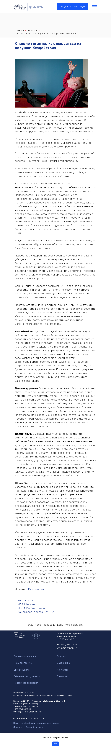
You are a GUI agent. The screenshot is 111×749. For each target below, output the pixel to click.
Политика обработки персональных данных (36, 723)
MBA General (25, 601)
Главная (19, 30)
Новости (32, 30)
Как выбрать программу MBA (36, 612)
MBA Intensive (26, 604)
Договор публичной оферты (28, 727)
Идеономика (36, 589)
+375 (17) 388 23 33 (67, 645)
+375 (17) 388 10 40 (67, 648)
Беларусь (37, 7)
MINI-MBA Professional (31, 608)
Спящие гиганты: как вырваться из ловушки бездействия (45, 34)
